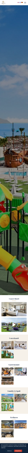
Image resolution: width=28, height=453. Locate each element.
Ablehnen (9, 450)
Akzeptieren (18, 450)
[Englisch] (18, 2)
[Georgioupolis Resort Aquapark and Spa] (3, 2)
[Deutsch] (22, 2)
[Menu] (25, 2)
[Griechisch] (20, 2)
